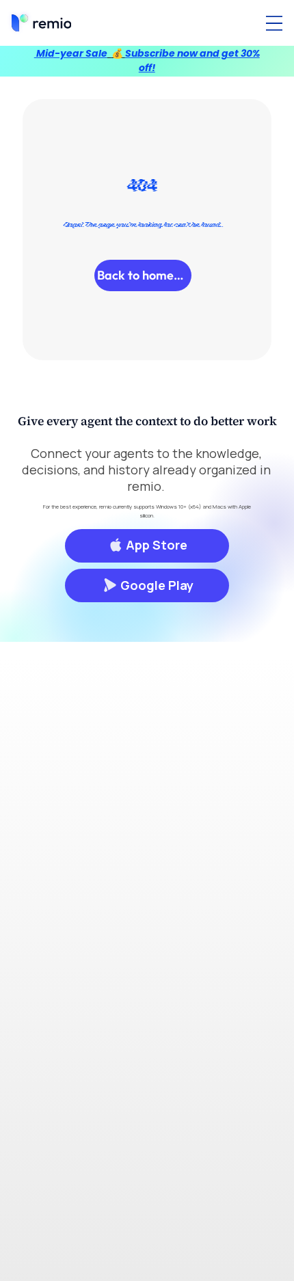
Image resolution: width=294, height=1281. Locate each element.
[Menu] (274, 23)
